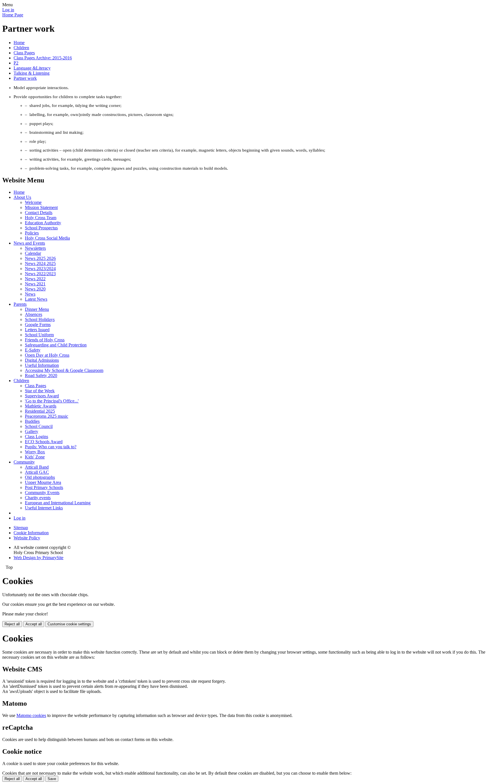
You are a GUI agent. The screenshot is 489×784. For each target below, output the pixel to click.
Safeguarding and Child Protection (56, 345)
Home (19, 42)
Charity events (38, 497)
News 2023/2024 (40, 268)
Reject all (12, 624)
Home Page (12, 14)
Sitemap (21, 527)
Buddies (32, 421)
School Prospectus (41, 227)
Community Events (42, 492)
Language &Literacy (32, 68)
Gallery (31, 431)
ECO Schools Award (44, 441)
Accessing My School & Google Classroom (64, 370)
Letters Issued (37, 329)
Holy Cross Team (40, 217)
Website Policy (27, 537)
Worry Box (35, 451)
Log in (8, 9)
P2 (16, 63)
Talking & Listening (32, 73)
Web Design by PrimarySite (38, 557)
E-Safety (32, 350)
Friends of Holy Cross (45, 339)
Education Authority (43, 222)
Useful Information (42, 365)
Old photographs (40, 477)
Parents (20, 304)
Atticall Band (37, 467)
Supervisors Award (42, 395)
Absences (33, 314)
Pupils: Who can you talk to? (50, 446)
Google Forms (38, 324)
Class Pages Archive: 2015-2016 (43, 57)
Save (52, 779)
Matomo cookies (31, 715)
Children (21, 47)
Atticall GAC (37, 472)
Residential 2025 (40, 411)
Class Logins (36, 436)
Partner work (25, 78)
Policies (32, 233)
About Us (22, 197)
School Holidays (40, 319)
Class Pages (24, 52)
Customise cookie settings (69, 624)
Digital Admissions (42, 360)
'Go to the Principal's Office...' (52, 401)
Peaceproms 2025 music (46, 416)
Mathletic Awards (40, 406)
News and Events (29, 243)
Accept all (33, 624)
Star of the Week (40, 390)
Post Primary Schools (44, 487)
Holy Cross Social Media (47, 238)
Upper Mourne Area (43, 482)
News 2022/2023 (40, 273)
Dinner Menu (37, 309)
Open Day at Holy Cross (47, 355)
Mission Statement (41, 207)
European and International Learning (58, 502)
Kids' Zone (35, 457)
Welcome (33, 202)
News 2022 (35, 278)
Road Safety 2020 (41, 375)
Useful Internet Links (44, 507)
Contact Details (38, 212)
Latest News (36, 299)
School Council (39, 426)
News (30, 294)
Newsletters (35, 248)
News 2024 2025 (40, 263)
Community (24, 462)
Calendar (33, 253)
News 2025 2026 (40, 258)
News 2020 (35, 289)
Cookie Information (31, 532)
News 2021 (35, 283)
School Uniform (39, 334)
